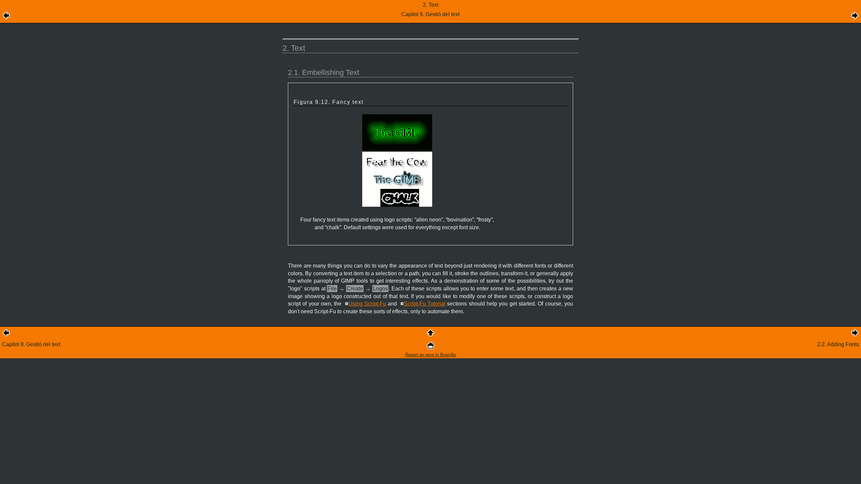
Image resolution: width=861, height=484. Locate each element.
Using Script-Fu (367, 304)
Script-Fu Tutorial (424, 304)
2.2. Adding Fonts (838, 344)
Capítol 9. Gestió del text (31, 344)
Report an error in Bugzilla (430, 354)
